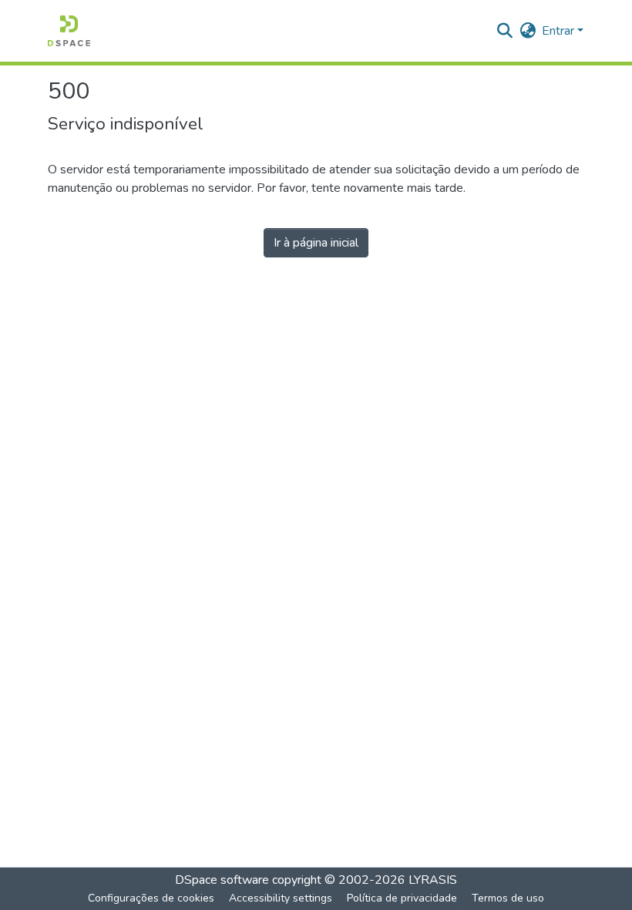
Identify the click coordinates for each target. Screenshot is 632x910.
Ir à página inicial (316, 242)
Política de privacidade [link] (402, 898)
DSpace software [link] (222, 879)
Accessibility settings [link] (280, 898)
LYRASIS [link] (432, 879)
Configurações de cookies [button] (151, 898)
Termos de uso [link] (508, 898)
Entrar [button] (559, 30)
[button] (69, 30)
